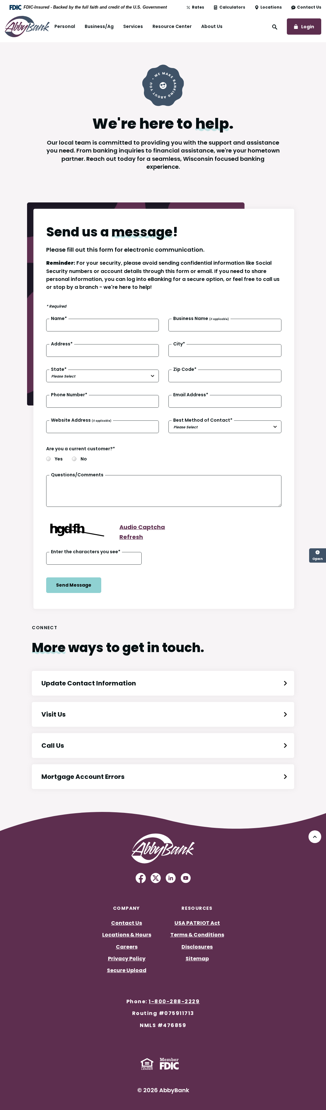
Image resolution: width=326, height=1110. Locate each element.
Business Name (201, 319)
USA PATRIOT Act (197, 923)
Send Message (73, 585)
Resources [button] (197, 908)
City (179, 344)
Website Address (81, 420)
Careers (127, 946)
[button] (163, 683)
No (83, 459)
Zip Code (184, 369)
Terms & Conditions (197, 934)
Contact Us (309, 7)
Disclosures (197, 946)
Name (59, 319)
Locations (271, 7)
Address (62, 344)
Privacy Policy (126, 958)
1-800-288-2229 (174, 1001)
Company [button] (126, 908)
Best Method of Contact (202, 420)
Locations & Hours (126, 934)
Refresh (131, 537)
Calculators (232, 7)
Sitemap (197, 958)
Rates (198, 7)
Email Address (190, 395)
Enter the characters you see (85, 552)
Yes (58, 459)
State (59, 369)
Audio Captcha (142, 527)
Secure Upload (126, 970)
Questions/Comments (77, 475)
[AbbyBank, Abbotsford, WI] (27, 26)
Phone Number (69, 395)
